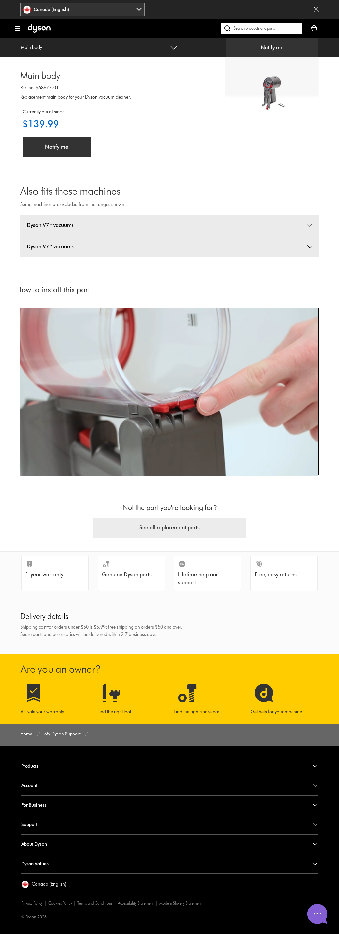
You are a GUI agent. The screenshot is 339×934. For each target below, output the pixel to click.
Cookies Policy (60, 903)
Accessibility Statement (136, 903)
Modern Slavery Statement (180, 903)
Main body (31, 47)
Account (29, 785)
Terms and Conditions (94, 903)
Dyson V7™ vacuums (50, 225)
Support (29, 824)
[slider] (63, 464)
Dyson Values (35, 864)
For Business (34, 805)
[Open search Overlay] (261, 28)
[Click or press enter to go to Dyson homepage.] (39, 31)
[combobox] (82, 9)
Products (29, 766)
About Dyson (34, 844)
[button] (26, 464)
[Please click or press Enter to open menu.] (17, 28)
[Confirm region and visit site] (316, 9)
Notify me (272, 47)
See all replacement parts (169, 527)
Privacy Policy (32, 903)
